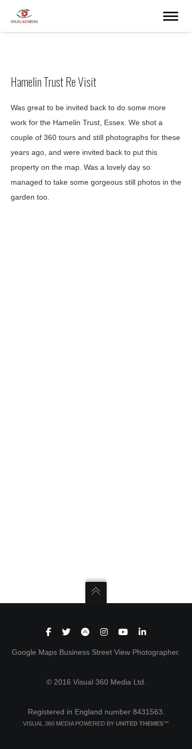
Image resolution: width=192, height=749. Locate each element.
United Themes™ (142, 723)
